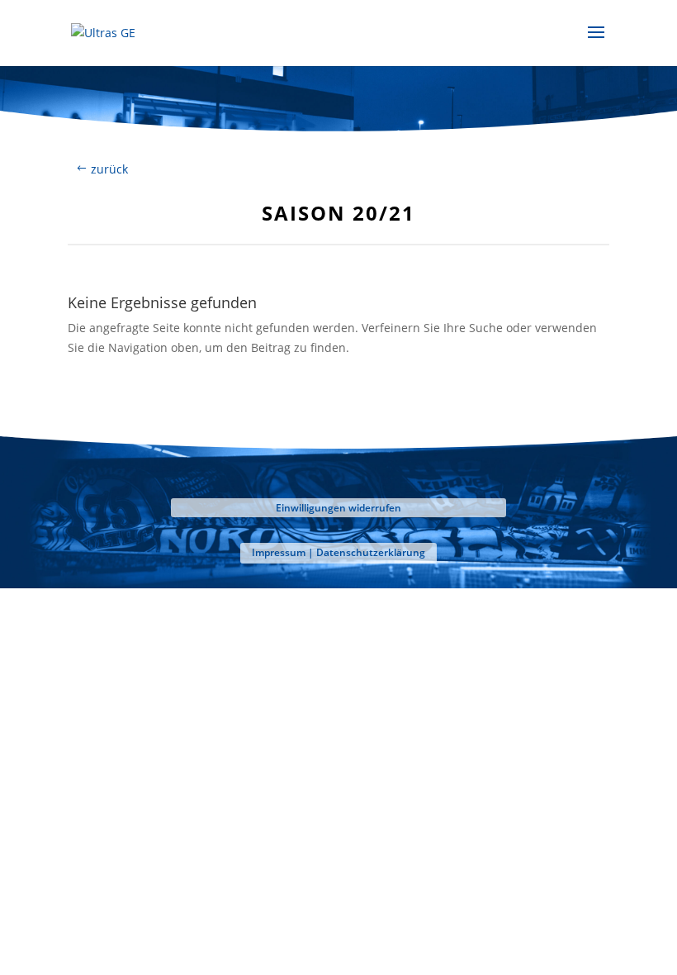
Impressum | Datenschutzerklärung (338, 552)
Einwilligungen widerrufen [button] (338, 508)
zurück (109, 169)
